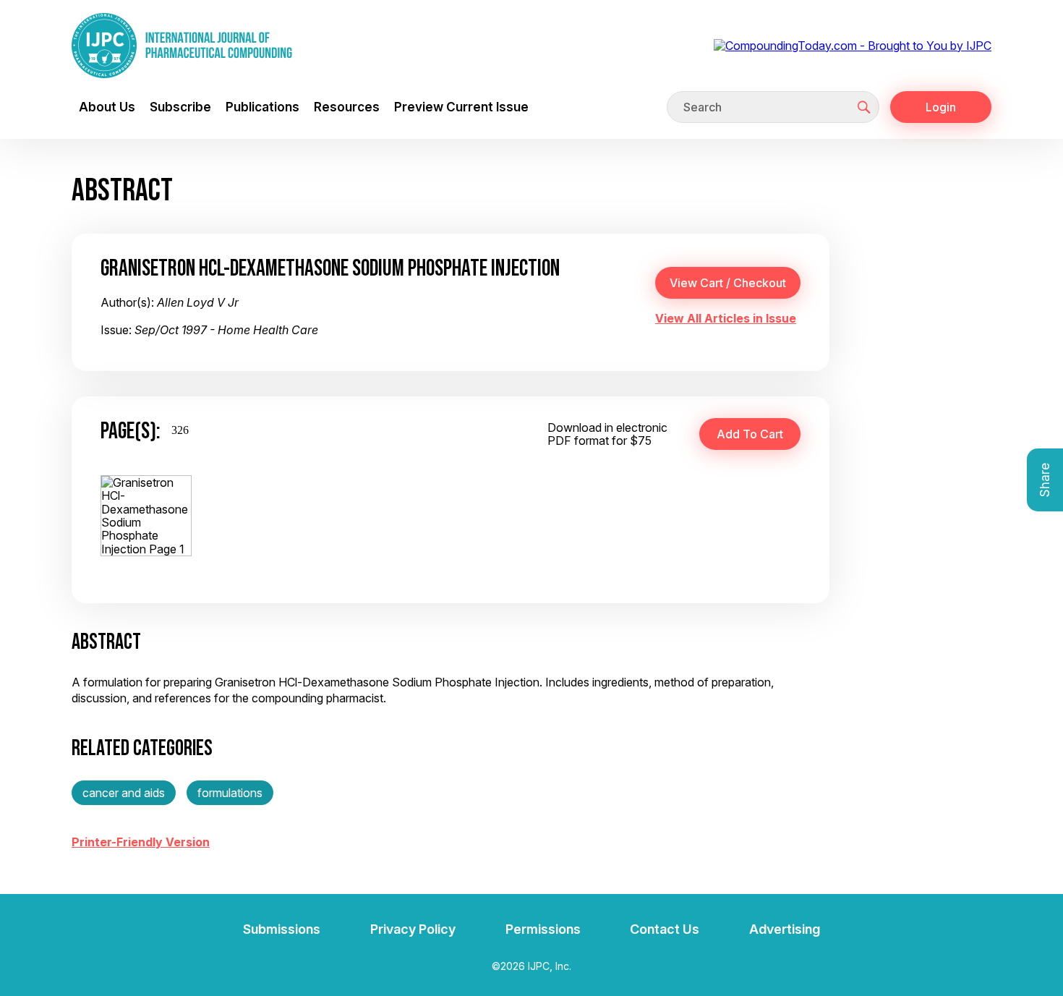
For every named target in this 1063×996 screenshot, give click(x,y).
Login (941, 107)
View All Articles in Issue (725, 318)
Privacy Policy (413, 929)
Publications (262, 106)
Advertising (784, 929)
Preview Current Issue (461, 106)
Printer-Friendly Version (141, 842)
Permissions (543, 929)
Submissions (281, 929)
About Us (107, 106)
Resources (347, 106)
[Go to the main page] (182, 45)
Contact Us (664, 929)
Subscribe (180, 106)
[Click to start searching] (864, 107)
